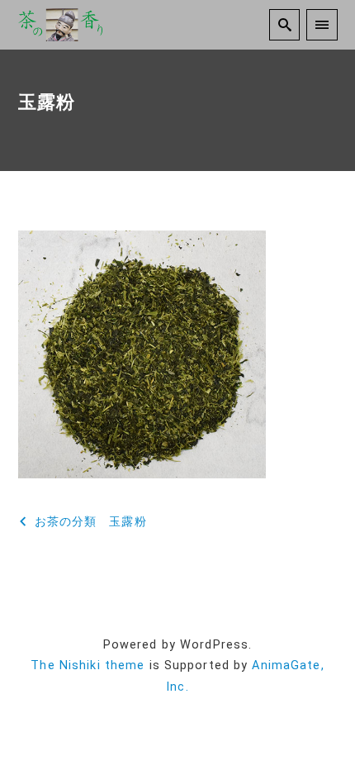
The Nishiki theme (87, 665)
